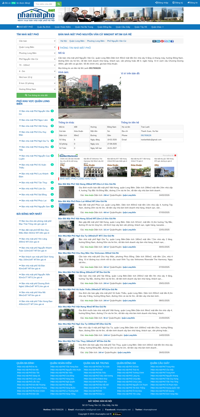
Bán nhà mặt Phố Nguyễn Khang (165, 376)
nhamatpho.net (124, 409)
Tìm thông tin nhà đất (37, 95)
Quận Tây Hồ (141, 27)
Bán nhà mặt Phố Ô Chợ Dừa (130, 391)
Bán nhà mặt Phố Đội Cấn (28, 394)
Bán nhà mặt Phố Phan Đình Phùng (32, 388)
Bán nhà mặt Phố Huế (94, 370)
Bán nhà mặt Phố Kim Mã (28, 370)
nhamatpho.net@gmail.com (88, 409)
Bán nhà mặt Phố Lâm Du (34, 188)
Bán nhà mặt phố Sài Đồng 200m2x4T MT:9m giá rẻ (84, 272)
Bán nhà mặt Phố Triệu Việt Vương (99, 376)
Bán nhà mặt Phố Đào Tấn (28, 373)
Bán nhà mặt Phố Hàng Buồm (63, 388)
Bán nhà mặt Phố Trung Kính (163, 373)
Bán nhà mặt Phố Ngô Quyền (63, 382)
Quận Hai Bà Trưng (84, 27)
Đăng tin (193, 2)
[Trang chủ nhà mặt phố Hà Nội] (36, 14)
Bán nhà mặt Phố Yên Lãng (129, 394)
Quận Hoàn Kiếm (63, 27)
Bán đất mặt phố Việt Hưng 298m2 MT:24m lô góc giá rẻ (87, 184)
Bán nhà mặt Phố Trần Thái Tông (165, 382)
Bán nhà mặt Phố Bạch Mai (96, 382)
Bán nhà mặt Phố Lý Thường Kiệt (65, 391)
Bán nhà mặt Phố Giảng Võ (29, 376)
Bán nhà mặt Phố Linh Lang (29, 379)
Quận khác (156, 27)
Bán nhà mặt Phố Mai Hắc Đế (97, 385)
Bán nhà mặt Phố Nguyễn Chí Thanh (133, 385)
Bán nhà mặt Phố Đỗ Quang (163, 391)
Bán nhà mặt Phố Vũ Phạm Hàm (165, 385)
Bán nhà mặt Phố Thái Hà (128, 370)
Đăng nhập (162, 2)
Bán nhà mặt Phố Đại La (95, 394)
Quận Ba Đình (43, 27)
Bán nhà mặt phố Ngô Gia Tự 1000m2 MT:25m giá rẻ (84, 324)
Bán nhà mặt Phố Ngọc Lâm (35, 120)
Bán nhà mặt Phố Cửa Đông (63, 376)
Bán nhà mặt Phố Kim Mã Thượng (31, 385)
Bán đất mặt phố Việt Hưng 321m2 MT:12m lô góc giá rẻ (87, 218)
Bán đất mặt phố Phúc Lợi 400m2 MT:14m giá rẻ (82, 201)
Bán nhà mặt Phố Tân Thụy (34, 182)
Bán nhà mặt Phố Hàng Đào (63, 379)
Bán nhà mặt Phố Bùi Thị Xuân (97, 367)
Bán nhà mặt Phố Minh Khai (96, 379)
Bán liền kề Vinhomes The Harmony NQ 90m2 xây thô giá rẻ (93, 161)
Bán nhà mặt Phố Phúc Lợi (34, 200)
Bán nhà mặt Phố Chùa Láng (130, 382)
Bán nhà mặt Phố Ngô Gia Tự (35, 141)
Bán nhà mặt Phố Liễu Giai (29, 382)
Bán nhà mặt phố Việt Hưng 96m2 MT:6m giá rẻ (82, 306)
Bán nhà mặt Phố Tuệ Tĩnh (95, 388)
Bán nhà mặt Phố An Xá (27, 367)
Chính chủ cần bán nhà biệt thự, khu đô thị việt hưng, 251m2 (70, 161)
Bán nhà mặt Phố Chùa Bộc (129, 379)
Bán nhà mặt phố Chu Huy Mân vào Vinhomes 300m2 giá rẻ (88, 253)
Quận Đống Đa (104, 27)
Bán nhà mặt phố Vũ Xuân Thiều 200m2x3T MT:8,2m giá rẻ (87, 289)
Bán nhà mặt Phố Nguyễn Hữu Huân (66, 370)
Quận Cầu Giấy (123, 27)
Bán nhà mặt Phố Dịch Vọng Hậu (165, 394)
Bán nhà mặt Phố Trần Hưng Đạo (65, 367)
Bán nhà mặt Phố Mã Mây (62, 385)
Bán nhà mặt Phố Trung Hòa (163, 367)
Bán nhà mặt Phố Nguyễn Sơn (36, 206)
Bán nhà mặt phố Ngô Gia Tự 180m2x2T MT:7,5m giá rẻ (86, 236)
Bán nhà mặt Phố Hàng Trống (63, 394)
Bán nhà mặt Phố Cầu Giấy (162, 370)
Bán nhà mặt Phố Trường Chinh (131, 373)
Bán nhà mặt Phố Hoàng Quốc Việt (166, 388)
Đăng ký (179, 2)
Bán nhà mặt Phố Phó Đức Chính (31, 391)
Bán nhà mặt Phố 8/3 (93, 391)
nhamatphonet (150, 409)
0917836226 (146, 135)
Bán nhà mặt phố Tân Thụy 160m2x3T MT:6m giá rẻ (84, 341)
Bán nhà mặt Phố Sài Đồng (34, 194)
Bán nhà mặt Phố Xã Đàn (128, 367)
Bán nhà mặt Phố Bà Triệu (62, 373)
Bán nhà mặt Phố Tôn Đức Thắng (131, 388)
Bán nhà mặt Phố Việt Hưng (34, 126)
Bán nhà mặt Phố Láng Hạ (129, 376)
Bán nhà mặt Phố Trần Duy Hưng (165, 379)
